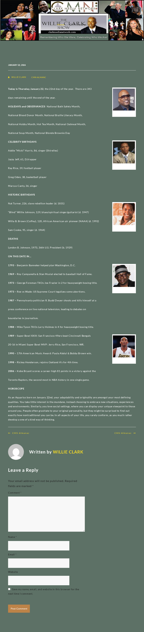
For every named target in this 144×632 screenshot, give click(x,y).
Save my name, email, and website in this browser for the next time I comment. (43, 591)
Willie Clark (18, 77)
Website (13, 571)
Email (12, 554)
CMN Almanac (21, 433)
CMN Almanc (38, 77)
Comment (14, 492)
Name (12, 536)
